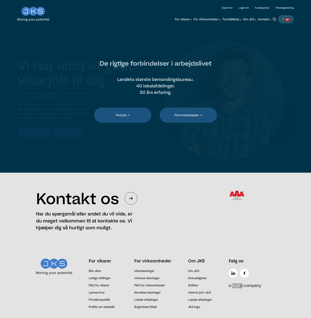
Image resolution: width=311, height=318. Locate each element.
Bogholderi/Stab (145, 307)
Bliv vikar (95, 271)
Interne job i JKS (199, 292)
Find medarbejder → (188, 115)
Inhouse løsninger (147, 278)
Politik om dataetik (102, 307)
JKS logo (194, 307)
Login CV (244, 7)
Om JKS (249, 19)
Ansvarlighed (197, 278)
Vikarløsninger (144, 271)
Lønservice (97, 292)
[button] (286, 19)
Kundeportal (262, 7)
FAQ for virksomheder (149, 285)
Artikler (193, 285)
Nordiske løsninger (147, 292)
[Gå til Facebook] (245, 273)
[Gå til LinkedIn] (234, 273)
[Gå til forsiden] (51, 11)
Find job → (123, 115)
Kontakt (264, 19)
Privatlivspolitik (99, 299)
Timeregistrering (284, 7)
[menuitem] (183, 19)
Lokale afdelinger (146, 299)
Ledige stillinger (100, 278)
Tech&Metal (231, 19)
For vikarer (182, 19)
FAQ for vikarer (99, 285)
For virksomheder (206, 19)
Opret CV (227, 7)
